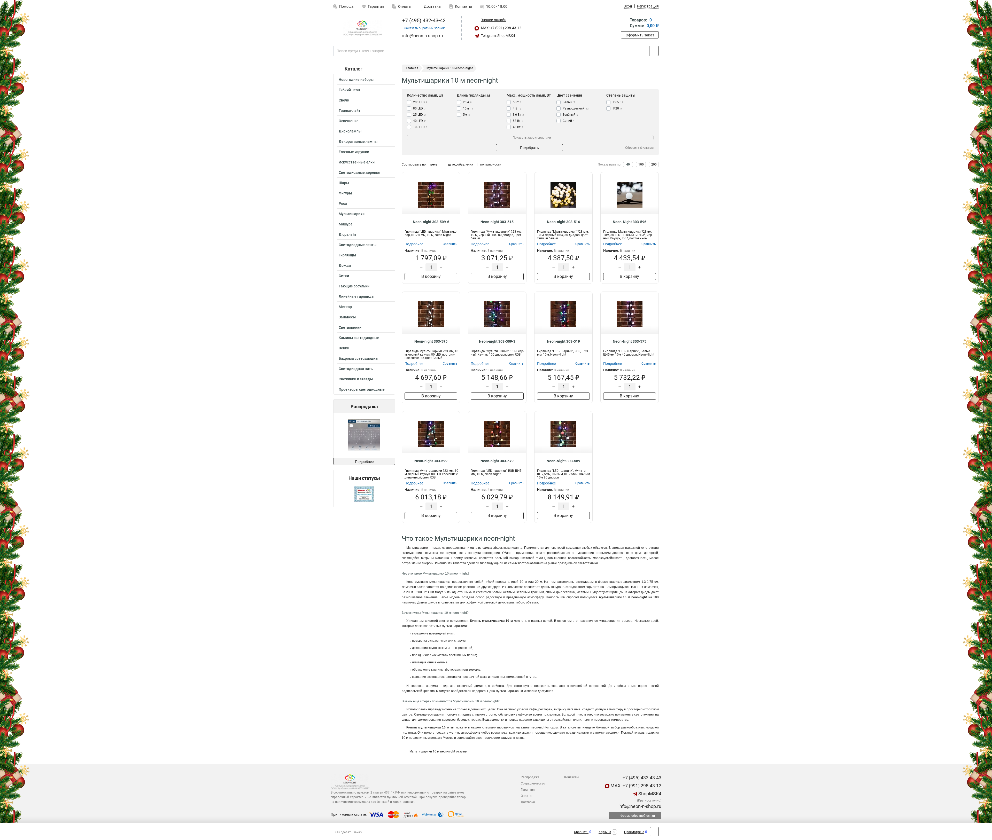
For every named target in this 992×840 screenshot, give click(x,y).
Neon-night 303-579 (497, 461)
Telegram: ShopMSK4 (497, 36)
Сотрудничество (533, 783)
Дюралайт (348, 234)
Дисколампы (350, 131)
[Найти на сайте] (654, 51)
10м (468, 108)
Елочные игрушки (354, 152)
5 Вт (517, 102)
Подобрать (529, 148)
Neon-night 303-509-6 (431, 222)
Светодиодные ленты (357, 245)
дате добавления (460, 164)
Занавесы (347, 317)
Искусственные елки (357, 162)
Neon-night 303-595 (430, 341)
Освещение (349, 121)
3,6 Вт (518, 114)
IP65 (618, 102)
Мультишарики (352, 214)
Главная (412, 68)
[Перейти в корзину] (624, 23)
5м (466, 114)
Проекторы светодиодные (362, 389)
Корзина (605, 832)
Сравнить (581, 832)
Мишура (346, 224)
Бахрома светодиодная (359, 358)
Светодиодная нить (356, 369)
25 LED (419, 114)
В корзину (431, 276)
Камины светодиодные (359, 338)
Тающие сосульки (354, 286)
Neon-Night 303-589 (563, 461)
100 (641, 164)
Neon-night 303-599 (430, 461)
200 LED (420, 102)
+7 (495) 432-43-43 (423, 20)
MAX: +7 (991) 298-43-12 (500, 28)
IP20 (617, 108)
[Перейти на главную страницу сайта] (362, 28)
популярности (490, 164)
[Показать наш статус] (364, 493)
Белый (569, 102)
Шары (344, 183)
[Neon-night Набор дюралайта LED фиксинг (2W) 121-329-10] (366, 435)
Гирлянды (347, 255)
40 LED (419, 121)
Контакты (463, 6)
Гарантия (376, 6)
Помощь (346, 6)
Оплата (404, 6)
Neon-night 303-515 (497, 222)
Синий (569, 121)
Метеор (345, 307)
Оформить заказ (640, 35)
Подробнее (364, 462)
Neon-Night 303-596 (629, 222)
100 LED (420, 127)
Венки (344, 348)
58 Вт (518, 121)
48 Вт (518, 127)
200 (654, 164)
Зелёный (570, 114)
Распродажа (530, 777)
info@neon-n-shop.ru (639, 806)
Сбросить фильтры (639, 148)
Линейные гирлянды (356, 296)
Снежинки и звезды (356, 379)
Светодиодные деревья (359, 172)
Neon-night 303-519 (563, 341)
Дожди (345, 265)
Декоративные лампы (358, 141)
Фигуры (345, 193)
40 (628, 164)
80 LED (419, 108)
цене (433, 164)
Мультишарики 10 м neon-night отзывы (438, 751)
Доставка (432, 6)
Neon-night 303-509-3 (497, 341)
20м (467, 102)
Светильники (350, 327)
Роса (343, 203)
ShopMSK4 (649, 793)
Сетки (344, 276)
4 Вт (517, 108)
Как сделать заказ (348, 832)
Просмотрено (634, 832)
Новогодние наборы (356, 79)
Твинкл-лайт (349, 110)
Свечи (344, 100)
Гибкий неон (349, 90)
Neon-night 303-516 (563, 222)
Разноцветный (576, 108)
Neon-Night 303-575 (629, 341)
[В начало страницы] (654, 831)
